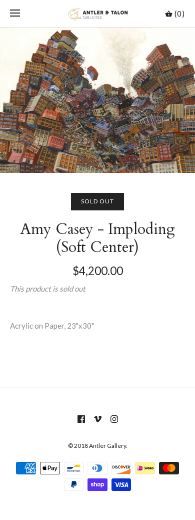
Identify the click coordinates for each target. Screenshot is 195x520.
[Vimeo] (98, 419)
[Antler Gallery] (98, 13)
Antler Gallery (107, 445)
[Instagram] (114, 419)
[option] (97, 100)
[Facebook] (81, 419)
